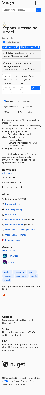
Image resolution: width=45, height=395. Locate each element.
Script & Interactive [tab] (29, 80)
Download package (14, 219)
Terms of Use (34, 378)
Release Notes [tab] (26, 112)
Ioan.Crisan (13, 255)
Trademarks (19, 384)
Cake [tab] (21, 83)
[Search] (38, 10)
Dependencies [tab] (12, 106)
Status (6, 329)
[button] (35, 88)
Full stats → (7, 173)
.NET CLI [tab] (7, 76)
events (34, 276)
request (31, 272)
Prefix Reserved (13, 42)
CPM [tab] (5, 80)
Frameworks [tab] (25, 101)
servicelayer (21, 276)
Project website (12, 204)
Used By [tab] (28, 106)
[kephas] (4, 262)
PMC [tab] (15, 76)
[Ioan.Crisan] (4, 256)
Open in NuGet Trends (15, 234)
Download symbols (14, 224)
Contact (7, 316)
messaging (19, 272)
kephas (11, 262)
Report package (12, 240)
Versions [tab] (10, 112)
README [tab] (10, 101)
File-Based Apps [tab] (9, 83)
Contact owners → (10, 250)
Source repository (13, 209)
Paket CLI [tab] (14, 80)
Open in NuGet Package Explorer (20, 229)
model (7, 280)
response (8, 276)
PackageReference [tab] (27, 76)
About (23, 378)
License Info (11, 214)
